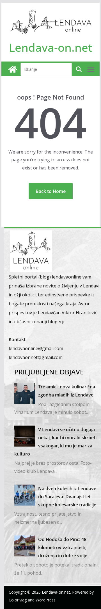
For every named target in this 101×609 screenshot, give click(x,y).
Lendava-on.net (50, 47)
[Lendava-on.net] (12, 69)
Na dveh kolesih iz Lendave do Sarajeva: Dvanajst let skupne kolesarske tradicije (67, 496)
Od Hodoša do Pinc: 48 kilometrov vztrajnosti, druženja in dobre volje (62, 547)
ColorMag (18, 600)
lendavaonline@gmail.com (36, 348)
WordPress (46, 600)
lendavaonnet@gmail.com (36, 357)
